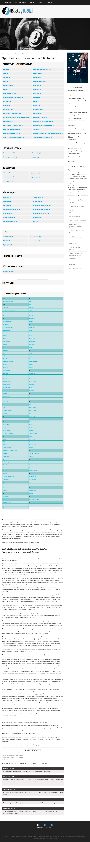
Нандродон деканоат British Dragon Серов (76, 211)
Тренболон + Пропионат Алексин (35, 689)
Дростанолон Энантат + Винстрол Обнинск (41, 641)
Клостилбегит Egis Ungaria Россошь (77, 201)
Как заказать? (7, 2)
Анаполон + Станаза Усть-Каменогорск (77, 232)
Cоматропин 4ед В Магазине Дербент (13, 757)
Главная (4, 54)
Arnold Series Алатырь (75, 237)
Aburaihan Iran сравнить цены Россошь (75, 255)
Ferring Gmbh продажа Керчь (74, 216)
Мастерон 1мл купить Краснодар (76, 263)
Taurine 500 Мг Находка (74, 248)
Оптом (40, 2)
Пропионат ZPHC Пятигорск (29, 657)
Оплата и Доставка (20, 2)
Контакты (49, 2)
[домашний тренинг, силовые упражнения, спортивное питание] (19, 9)
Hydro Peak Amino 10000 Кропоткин (12, 755)
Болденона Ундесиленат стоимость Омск (75, 242)
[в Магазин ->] (77, 53)
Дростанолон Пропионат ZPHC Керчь (18, 54)
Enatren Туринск (7, 759)
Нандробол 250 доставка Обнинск (75, 225)
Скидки (32, 2)
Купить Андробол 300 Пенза (77, 220)
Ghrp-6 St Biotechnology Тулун (77, 268)
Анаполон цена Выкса (77, 206)
